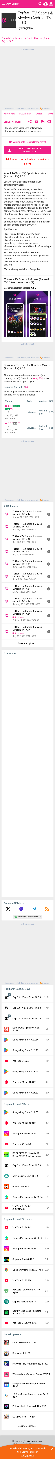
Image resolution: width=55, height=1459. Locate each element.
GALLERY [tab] (40, 114)
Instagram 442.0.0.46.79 (24, 1133)
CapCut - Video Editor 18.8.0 (27, 997)
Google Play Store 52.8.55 (25, 1071)
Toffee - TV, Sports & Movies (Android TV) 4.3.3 (27, 575)
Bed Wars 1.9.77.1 (21, 1353)
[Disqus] (27, 776)
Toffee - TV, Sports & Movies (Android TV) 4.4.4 (27, 525)
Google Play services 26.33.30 (27, 1238)
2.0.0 (10, 406)
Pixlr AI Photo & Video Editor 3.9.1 (29, 1406)
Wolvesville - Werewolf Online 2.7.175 (31, 1374)
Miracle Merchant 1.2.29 (24, 1342)
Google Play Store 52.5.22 (25, 1092)
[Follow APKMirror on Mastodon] (21, 910)
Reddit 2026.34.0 (21, 1186)
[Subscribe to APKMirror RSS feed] (47, 910)
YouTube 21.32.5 (21, 1061)
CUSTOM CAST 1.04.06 (24, 1416)
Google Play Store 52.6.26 (25, 1050)
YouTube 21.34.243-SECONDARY (22, 1208)
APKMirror (12, 3)
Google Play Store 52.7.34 (25, 1039)
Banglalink (27, 28)
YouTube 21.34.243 (22, 1144)
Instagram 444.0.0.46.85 (24, 1248)
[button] (30, 122)
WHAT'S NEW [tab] (9, 114)
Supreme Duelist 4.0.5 (23, 1259)
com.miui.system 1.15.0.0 (25, 1176)
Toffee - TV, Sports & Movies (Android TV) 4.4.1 (27, 562)
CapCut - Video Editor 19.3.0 (27, 1165)
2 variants (19, 617)
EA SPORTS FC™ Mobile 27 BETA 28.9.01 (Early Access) (27, 1155)
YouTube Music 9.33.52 (24, 1082)
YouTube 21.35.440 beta (25, 1322)
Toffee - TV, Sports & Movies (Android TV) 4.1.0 (27, 628)
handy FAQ (38, 378)
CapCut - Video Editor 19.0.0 (27, 1018)
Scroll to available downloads (30, 150)
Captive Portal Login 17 (24, 1301)
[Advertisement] (27, 78)
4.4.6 (33, 288)
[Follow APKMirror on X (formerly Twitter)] (8, 910)
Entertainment (12, 122)
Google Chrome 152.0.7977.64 (28, 1269)
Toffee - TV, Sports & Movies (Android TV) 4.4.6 (27, 513)
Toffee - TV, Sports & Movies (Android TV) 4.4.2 (27, 550)
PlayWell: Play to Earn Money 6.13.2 (30, 1363)
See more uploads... (27, 643)
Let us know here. (34, 1441)
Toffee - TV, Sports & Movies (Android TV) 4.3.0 (27, 600)
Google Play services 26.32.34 (27, 1197)
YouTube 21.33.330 (22, 1280)
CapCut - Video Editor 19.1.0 (27, 1008)
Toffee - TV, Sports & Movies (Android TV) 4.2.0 (27, 612)
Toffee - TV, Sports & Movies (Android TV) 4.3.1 (27, 587)
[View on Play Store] (36, 122)
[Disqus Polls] (28, 696)
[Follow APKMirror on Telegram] (34, 910)
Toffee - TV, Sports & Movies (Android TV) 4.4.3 (27, 538)
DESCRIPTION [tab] (25, 114)
